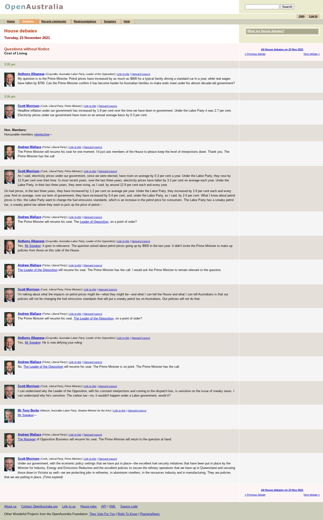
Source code (129, 506)
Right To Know (127, 514)
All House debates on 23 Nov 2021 (282, 49)
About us (10, 506)
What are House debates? (265, 31)
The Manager (27, 439)
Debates (28, 21)
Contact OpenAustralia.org (39, 506)
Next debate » (312, 53)
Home (11, 21)
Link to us (69, 506)
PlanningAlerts (150, 514)
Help (127, 21)
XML (112, 506)
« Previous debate (255, 53)
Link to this (123, 74)
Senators (110, 21)
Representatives (85, 21)
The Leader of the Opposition (37, 270)
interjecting (41, 134)
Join (301, 16)
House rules (88, 506)
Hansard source (140, 74)
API (103, 506)
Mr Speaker (33, 246)
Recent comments (53, 21)
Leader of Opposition (94, 221)
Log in (313, 16)
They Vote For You (102, 514)
